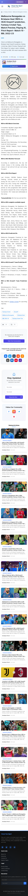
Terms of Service (5, 868)
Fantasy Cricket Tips (17, 318)
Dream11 (16, 311)
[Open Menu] (2, 6)
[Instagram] (14, 411)
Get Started (20, 2)
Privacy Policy (4, 866)
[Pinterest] (14, 417)
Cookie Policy (4, 870)
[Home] (2, 12)
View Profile (15, 66)
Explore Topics (4, 860)
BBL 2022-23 (6, 318)
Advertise (3, 856)
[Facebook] (9, 411)
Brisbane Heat (21, 315)
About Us (3, 854)
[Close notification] (26, 2)
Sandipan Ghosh (11, 61)
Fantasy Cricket (7, 11)
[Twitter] (19, 411)
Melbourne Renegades (8, 315)
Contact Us (4, 858)
